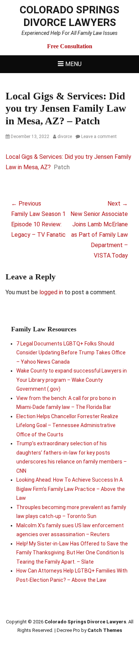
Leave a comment (99, 136)
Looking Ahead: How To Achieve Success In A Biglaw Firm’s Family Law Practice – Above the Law (70, 489)
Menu (73, 64)
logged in (51, 292)
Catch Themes (104, 630)
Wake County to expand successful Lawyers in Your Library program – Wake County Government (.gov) (71, 380)
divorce (64, 136)
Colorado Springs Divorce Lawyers (69, 16)
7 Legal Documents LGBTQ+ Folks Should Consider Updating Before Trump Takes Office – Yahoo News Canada (71, 353)
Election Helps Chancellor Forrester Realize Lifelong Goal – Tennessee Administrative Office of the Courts (67, 425)
